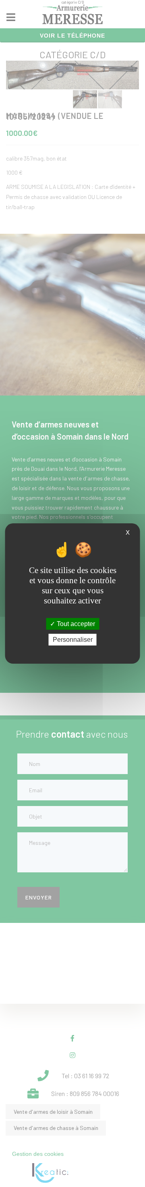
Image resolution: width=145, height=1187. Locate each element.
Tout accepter (75, 623)
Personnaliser (73, 639)
